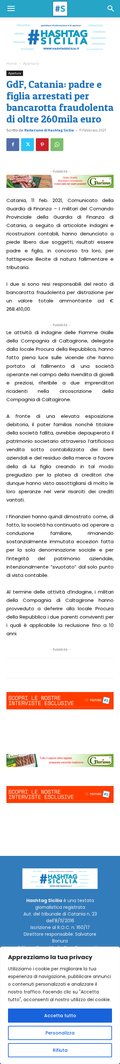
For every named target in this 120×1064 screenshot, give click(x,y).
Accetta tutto (60, 1015)
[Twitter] (27, 144)
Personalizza (60, 1033)
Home (11, 63)
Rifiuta (60, 1050)
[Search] (111, 8)
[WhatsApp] (57, 144)
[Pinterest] (42, 144)
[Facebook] (12, 144)
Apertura (31, 63)
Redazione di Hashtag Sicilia (49, 130)
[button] (11, 8)
